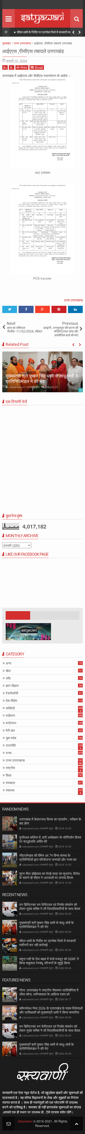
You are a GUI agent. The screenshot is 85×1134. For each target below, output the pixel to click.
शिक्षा (8, 775)
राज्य (8, 753)
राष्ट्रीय (10, 768)
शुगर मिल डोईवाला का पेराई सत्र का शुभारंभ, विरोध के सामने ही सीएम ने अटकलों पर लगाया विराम (49, 876)
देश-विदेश (11, 701)
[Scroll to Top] (76, 1123)
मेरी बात (10, 730)
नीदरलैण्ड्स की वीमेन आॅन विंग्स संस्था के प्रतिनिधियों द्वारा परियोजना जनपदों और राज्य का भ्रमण (47, 860)
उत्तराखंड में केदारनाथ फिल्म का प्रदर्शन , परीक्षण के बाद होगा (50, 821)
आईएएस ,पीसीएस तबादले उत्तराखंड (33, 51)
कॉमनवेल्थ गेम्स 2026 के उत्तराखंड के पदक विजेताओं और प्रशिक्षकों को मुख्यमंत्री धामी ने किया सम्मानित (51, 1010)
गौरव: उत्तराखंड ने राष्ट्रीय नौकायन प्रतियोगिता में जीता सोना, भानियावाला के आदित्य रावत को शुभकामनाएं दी (48, 994)
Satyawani (25, 1121)
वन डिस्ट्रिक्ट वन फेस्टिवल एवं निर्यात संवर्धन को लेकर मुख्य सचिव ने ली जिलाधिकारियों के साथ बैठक (49, 907)
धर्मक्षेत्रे (10, 708)
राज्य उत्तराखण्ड (73, 300)
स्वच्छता (10, 783)
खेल (8, 671)
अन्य (8, 663)
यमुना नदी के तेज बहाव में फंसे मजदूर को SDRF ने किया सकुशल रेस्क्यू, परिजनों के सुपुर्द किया (49, 961)
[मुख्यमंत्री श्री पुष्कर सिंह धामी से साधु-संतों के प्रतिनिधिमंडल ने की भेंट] (42, 372)
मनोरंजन (11, 723)
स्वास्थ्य (10, 790)
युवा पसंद (11, 738)
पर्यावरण (10, 715)
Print (24, 67)
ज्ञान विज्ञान (12, 686)
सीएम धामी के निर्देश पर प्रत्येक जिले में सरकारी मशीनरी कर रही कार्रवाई (48, 33)
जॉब (8, 678)
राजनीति (11, 745)
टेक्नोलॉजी (12, 693)
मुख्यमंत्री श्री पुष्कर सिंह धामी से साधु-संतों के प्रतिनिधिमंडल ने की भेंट (42, 378)
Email (39, 67)
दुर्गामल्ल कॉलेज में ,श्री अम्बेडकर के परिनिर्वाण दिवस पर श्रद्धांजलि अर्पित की (50, 839)
